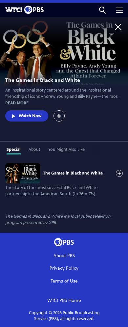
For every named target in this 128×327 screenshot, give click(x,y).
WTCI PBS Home (64, 300)
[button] (102, 10)
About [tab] (34, 149)
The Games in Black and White (73, 173)
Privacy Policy (64, 268)
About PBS (64, 256)
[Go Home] (118, 26)
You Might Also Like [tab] (66, 149)
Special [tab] (14, 149)
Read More (17, 103)
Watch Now (30, 116)
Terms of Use (64, 281)
